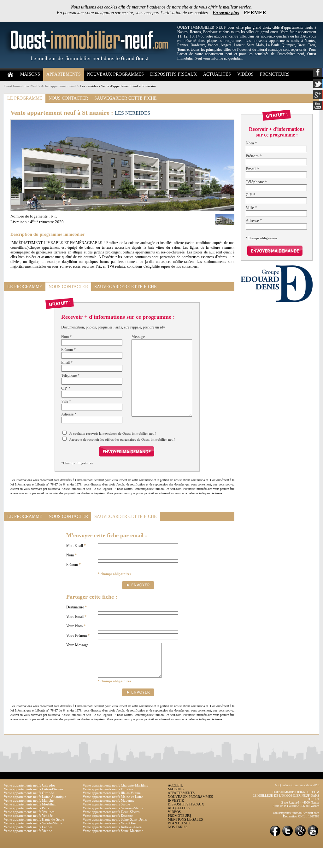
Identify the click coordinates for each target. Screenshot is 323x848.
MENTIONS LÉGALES (185, 819)
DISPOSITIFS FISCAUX (173, 74)
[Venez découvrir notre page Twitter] (287, 835)
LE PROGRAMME (24, 98)
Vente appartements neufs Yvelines (29, 812)
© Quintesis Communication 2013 (297, 785)
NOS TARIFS (177, 827)
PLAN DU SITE (179, 823)
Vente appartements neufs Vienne (28, 831)
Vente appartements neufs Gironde (29, 793)
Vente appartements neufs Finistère (108, 789)
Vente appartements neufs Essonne (108, 815)
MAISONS (30, 74)
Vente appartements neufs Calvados (29, 785)
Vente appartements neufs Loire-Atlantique (35, 797)
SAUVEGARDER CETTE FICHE (125, 98)
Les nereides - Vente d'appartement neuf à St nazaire (118, 86)
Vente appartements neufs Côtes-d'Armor (33, 789)
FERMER (255, 12)
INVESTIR (176, 800)
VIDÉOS (245, 74)
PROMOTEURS (275, 74)
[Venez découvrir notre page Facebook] (275, 835)
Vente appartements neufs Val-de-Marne (33, 823)
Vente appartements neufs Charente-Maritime (115, 785)
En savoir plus (226, 12)
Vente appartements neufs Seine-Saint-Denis (115, 819)
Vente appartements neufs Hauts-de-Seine (34, 819)
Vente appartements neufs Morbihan (30, 804)
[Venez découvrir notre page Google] (300, 835)
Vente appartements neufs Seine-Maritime (113, 831)
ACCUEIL (175, 785)
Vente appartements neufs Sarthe (106, 804)
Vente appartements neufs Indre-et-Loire (112, 827)
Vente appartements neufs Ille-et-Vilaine (112, 793)
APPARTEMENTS (63, 74)
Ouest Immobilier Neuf (21, 86)
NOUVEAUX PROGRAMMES (115, 74)
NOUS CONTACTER (68, 98)
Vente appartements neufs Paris (26, 808)
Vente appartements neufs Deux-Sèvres (111, 812)
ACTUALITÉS (217, 74)
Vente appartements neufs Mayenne (108, 800)
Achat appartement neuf (58, 86)
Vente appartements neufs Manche (29, 800)
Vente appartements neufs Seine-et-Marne (113, 808)
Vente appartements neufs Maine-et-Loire (113, 797)
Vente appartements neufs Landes (28, 827)
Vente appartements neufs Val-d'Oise (109, 823)
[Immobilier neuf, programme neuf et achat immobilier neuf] (89, 66)
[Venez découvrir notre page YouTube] (313, 835)
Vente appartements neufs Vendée (28, 815)
